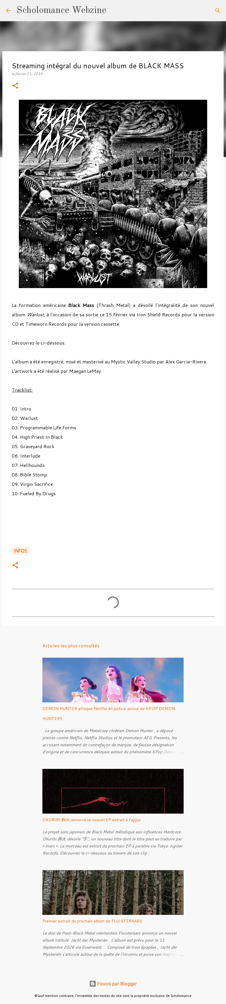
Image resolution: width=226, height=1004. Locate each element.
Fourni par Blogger (116, 983)
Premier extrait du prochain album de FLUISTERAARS (92, 921)
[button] (15, 86)
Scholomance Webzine (61, 10)
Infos (20, 550)
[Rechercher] (114, 11)
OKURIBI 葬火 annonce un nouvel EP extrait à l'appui (91, 820)
